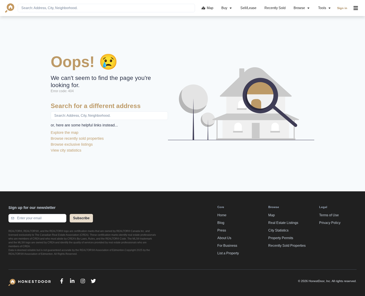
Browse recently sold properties (77, 138)
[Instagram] (83, 281)
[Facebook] (61, 281)
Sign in (342, 8)
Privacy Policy (329, 223)
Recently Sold (275, 8)
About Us (224, 238)
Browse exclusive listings (72, 144)
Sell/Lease (248, 8)
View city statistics (66, 150)
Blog (220, 223)
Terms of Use (329, 215)
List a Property (228, 253)
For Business (227, 245)
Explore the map (64, 132)
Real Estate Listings (283, 223)
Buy (224, 8)
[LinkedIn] (72, 281)
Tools (322, 8)
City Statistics (278, 230)
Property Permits (280, 238)
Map (210, 8)
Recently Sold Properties (287, 245)
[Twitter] (93, 281)
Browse (299, 8)
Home (221, 215)
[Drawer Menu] (355, 8)
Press (221, 230)
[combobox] (106, 8)
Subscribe (81, 218)
